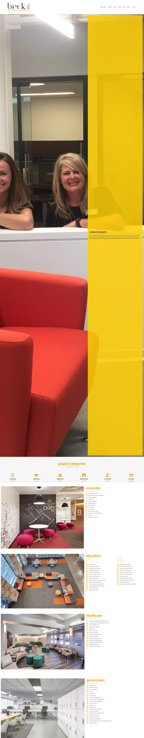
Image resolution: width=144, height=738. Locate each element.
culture (128, 7)
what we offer (103, 7)
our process (109, 7)
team (124, 7)
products (120, 7)
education (36, 479)
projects (115, 7)
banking (131, 479)
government (84, 479)
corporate (13, 479)
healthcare (60, 479)
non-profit (107, 479)
